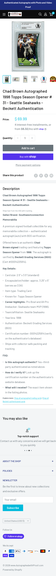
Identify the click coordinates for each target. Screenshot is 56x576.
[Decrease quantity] (18, 138)
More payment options (28, 165)
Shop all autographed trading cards (27, 398)
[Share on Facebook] (36, 175)
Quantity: (8, 137)
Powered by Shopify (12, 569)
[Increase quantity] (32, 138)
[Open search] (40, 14)
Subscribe (13, 507)
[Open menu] (4, 14)
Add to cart (28, 148)
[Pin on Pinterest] (41, 175)
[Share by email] (51, 175)
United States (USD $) (14, 521)
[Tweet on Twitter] (46, 175)
